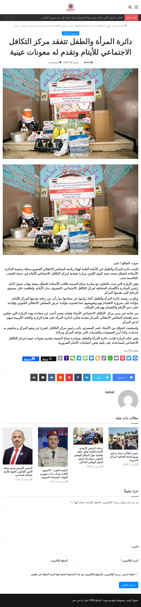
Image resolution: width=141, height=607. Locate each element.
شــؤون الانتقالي (105, 25)
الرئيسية (119, 25)
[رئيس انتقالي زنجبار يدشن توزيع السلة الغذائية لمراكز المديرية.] (123, 438)
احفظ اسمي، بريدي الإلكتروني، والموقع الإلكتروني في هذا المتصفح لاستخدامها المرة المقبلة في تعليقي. (82, 574)
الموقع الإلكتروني (59, 560)
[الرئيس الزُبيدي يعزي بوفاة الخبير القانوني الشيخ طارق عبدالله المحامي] (17, 446)
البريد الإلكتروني (129, 560)
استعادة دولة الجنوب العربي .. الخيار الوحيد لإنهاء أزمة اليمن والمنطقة (87, 17)
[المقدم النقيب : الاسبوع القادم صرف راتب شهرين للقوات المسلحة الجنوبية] (53, 447)
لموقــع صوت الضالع (105, 600)
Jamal (87, 62)
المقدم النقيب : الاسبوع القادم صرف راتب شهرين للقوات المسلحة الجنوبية (54, 474)
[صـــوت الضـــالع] (70, 7)
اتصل (86, 600)
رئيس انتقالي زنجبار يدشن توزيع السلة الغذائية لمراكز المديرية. (124, 457)
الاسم (134, 546)
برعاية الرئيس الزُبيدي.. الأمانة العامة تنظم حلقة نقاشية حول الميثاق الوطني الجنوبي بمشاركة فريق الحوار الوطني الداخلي (88, 455)
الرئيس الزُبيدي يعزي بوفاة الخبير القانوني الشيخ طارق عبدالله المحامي (18, 471)
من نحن (76, 600)
